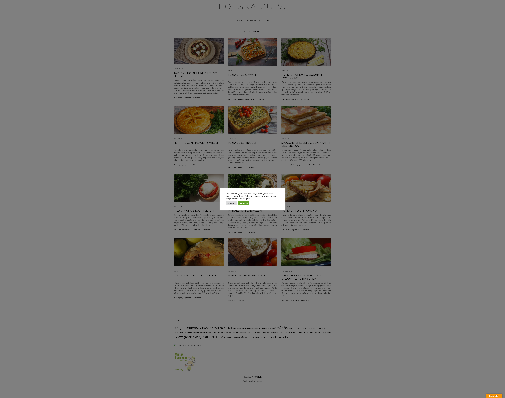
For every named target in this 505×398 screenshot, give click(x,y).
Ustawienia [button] (231, 203)
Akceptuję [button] (244, 203)
